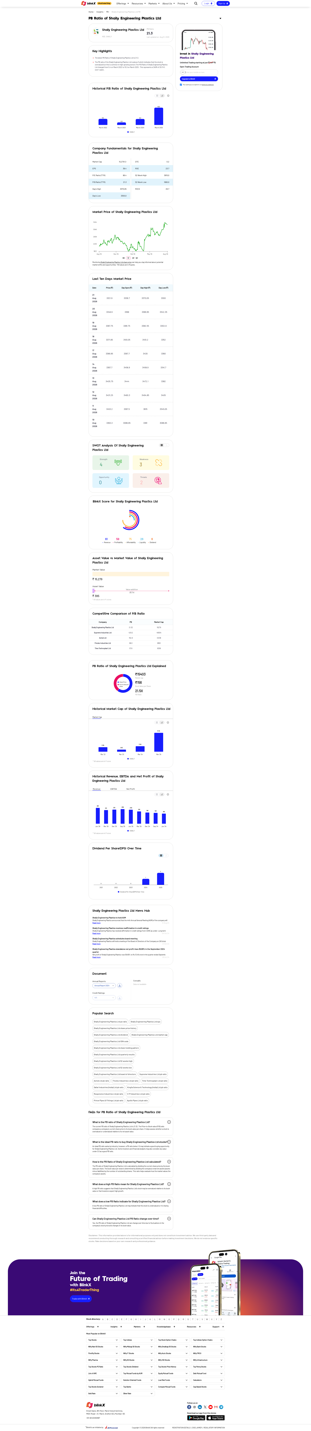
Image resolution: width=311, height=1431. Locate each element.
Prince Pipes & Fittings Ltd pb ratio (108, 1100)
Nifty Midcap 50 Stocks (131, 1347)
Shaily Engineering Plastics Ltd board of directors (115, 1074)
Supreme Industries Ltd (103, 633)
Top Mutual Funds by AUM (132, 1373)
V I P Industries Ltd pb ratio (138, 1094)
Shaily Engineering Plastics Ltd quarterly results (114, 1054)
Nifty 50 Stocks (128, 1360)
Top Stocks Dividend (130, 1367)
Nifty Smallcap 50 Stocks (167, 1347)
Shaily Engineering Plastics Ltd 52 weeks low (113, 1067)
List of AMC (92, 1373)
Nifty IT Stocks (128, 1353)
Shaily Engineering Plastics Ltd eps (145, 1021)
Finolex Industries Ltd (103, 643)
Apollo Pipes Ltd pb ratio (137, 1100)
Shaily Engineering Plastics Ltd (103, 627)
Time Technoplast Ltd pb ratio (154, 1081)
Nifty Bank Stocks (199, 1347)
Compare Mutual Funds (166, 1387)
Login (206, 3)
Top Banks (127, 1387)
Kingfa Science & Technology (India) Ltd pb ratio (147, 1087)
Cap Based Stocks (200, 1387)
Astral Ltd (102, 638)
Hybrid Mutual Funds (96, 1380)
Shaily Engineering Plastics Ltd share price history (115, 1028)
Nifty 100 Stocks (164, 1360)
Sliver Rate (127, 1393)
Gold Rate (91, 1393)
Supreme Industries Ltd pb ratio (153, 1074)
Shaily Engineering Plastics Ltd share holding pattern (116, 1048)
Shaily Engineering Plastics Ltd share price (116, 262)
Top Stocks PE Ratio (95, 1367)
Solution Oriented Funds (132, 1380)
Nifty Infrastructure (200, 1360)
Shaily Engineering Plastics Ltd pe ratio (110, 1021)
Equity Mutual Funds (165, 1373)
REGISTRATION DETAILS (181, 1428)
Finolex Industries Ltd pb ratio (125, 1081)
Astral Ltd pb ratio (101, 1081)
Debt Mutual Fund (199, 1373)
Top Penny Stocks (199, 1367)
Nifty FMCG (197, 1353)
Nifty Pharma (93, 1360)
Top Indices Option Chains (202, 1340)
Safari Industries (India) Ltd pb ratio (109, 1087)
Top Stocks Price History (167, 1367)
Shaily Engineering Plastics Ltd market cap (149, 1035)
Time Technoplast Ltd (103, 648)
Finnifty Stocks (93, 1353)
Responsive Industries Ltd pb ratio (108, 1094)
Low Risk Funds (164, 1380)
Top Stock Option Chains (167, 1340)
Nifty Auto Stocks (164, 1353)
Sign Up (221, 3)
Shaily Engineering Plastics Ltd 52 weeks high (113, 1061)
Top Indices (127, 1340)
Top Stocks (92, 1340)
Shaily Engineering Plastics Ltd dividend (111, 1035)
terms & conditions (208, 84)
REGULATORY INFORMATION (214, 1428)
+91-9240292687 (93, 1418)
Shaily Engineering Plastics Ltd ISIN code (111, 1041)
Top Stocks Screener (96, 1387)
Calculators (197, 1380)
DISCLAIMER (197, 1428)
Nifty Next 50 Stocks (95, 1347)
